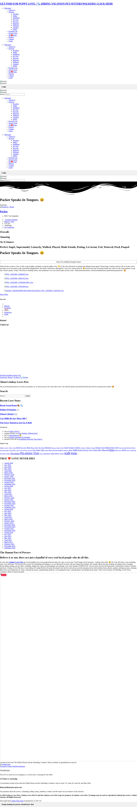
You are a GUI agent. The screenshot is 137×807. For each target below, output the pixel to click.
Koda (80, 450)
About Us (12, 10)
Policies (11, 37)
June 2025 (7, 490)
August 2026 (8, 463)
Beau (29, 448)
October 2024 (9, 505)
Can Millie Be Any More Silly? (13, 418)
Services (11, 12)
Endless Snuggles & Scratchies (19, 437)
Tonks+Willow (54, 453)
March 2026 (8, 473)
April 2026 (8, 471)
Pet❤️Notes (13, 35)
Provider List (13, 31)
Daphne (93, 448)
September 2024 (9, 507)
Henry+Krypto (53, 450)
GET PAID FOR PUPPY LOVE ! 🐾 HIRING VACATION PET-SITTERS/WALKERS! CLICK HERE (56, 3)
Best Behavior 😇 (15, 435)
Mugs (120, 450)
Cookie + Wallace (85, 448)
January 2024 (8, 523)
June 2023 (7, 536)
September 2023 (9, 530)
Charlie (77, 448)
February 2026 (9, 475)
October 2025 (9, 482)
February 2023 (9, 544)
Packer (8, 453)
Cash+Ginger (69, 448)
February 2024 (9, 521)
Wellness (16, 25)
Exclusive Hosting (11, 220)
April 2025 (8, 494)
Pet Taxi (15, 20)
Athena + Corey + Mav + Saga (8, 448)
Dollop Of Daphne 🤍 (9, 410)
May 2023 (7, 538)
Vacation (16, 14)
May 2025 (7, 492)
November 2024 (9, 503)
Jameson (65, 450)
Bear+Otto (24, 448)
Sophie (41, 453)
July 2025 (7, 488)
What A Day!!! (14, 431)
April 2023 (8, 540)
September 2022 (9, 548)
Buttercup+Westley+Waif (57, 448)
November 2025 (9, 480)
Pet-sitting (15, 453)
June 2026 (7, 467)
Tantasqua (46, 453)
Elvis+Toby (115, 448)
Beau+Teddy (34, 448)
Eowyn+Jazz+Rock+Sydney (127, 448)
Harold (46, 450)
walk (67, 453)
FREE (15, 29)
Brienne (48, 448)
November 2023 (9, 527)
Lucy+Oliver (93, 450)
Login (11, 41)
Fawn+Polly (12, 450)
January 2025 (8, 500)
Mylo (124, 450)
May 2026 (7, 469)
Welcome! (7, 8)
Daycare (16, 22)
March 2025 (8, 496)
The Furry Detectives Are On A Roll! (16, 423)
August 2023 (8, 532)
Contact (11, 39)
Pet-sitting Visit (29, 453)
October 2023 (9, 529)
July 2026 (7, 465)
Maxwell (105, 450)
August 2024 (8, 509)
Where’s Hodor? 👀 (8, 414)
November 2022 (9, 546)
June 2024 (7, 513)
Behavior (16, 24)
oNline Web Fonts (17, 801)
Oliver (128, 450)
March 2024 (8, 519)
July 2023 (7, 534)
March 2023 (8, 542)
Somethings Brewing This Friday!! (30, 439)
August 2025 (8, 486)
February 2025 (9, 498)
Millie (112, 450)
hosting (60, 450)
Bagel (18, 448)
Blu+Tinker (42, 448)
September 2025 (9, 484)
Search (2, 94)
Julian (75, 450)
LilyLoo (85, 450)
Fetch (28, 396)
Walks (15, 16)
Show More (4, 294)
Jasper (70, 450)
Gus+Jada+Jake (38, 450)
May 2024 (7, 515)
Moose (116, 450)
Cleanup (16, 27)
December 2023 (9, 525)
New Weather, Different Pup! (28, 433)
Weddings (16, 18)
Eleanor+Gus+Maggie (103, 448)
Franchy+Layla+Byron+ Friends (24, 450)
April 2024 (8, 517)
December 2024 (9, 502)
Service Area (13, 33)
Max (99, 450)
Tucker (62, 453)
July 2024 (7, 511)
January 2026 (8, 476)
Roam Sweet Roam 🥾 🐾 (11, 405)
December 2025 (9, 478)
